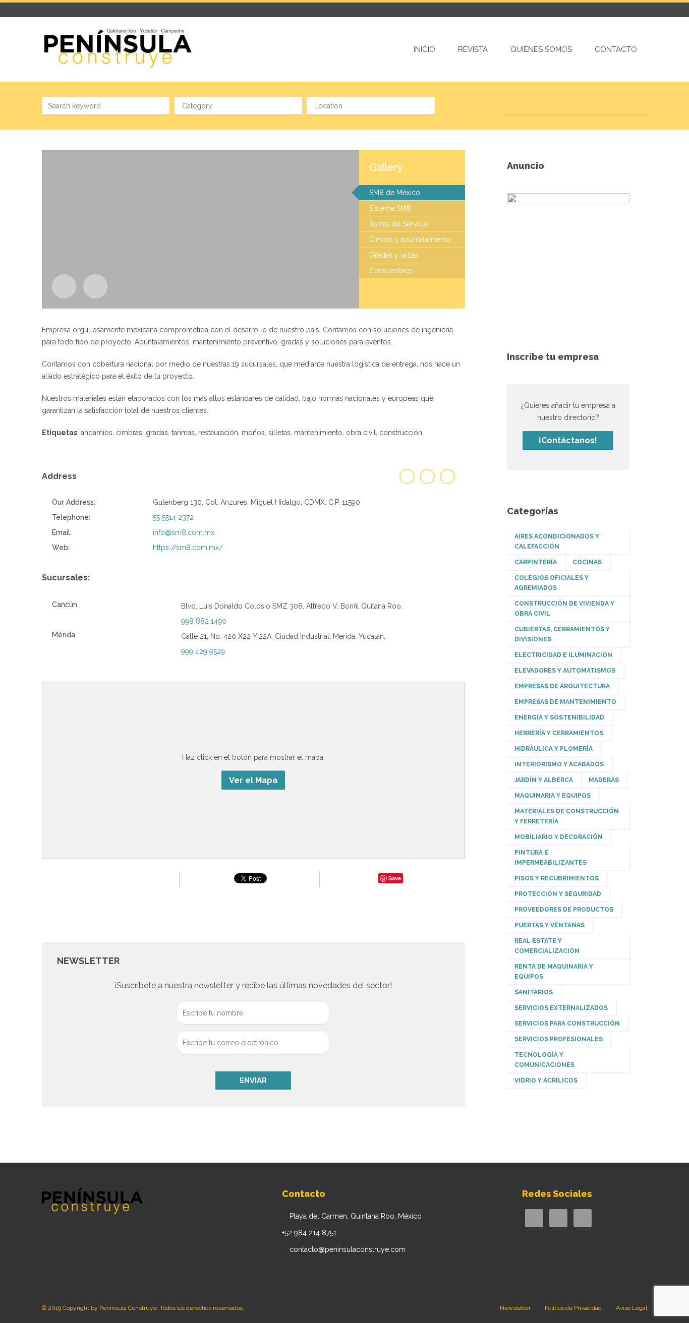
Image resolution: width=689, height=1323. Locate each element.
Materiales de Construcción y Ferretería (566, 816)
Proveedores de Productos (563, 909)
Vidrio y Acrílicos (546, 1080)
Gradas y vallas (394, 255)
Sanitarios (533, 992)
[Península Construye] (117, 48)
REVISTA (473, 49)
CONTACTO (616, 49)
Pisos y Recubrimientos (556, 878)
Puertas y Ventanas (549, 925)
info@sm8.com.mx (183, 532)
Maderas (604, 780)
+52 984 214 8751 (309, 1233)
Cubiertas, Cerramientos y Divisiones (562, 634)
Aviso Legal (631, 1307)
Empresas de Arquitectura (562, 686)
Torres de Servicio (398, 224)
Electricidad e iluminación (563, 654)
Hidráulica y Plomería (553, 748)
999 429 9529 (203, 651)
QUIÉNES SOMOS (541, 49)
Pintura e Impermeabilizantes (550, 857)
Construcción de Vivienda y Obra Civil (564, 608)
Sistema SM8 (390, 208)
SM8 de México (394, 193)
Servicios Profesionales (558, 1039)
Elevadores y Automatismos (564, 670)
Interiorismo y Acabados (559, 764)
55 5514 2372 (173, 517)
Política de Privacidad (573, 1307)
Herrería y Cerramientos (558, 733)
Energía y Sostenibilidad (559, 717)
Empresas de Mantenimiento (565, 701)
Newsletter (515, 1307)
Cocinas (587, 562)
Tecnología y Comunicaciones (544, 1059)
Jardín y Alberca (543, 780)
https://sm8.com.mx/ (188, 548)
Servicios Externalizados (561, 1007)
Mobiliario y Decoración (558, 836)
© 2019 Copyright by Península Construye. (100, 1307)
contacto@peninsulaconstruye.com (348, 1249)
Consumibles (391, 271)
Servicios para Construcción (567, 1023)
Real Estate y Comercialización (547, 945)
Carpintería (535, 562)
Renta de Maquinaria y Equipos (553, 971)
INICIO (424, 49)
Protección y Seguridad (557, 893)
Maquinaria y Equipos (552, 795)
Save (394, 878)
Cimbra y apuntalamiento (410, 239)
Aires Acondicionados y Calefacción (556, 541)
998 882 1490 (203, 621)
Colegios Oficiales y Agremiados (551, 582)
